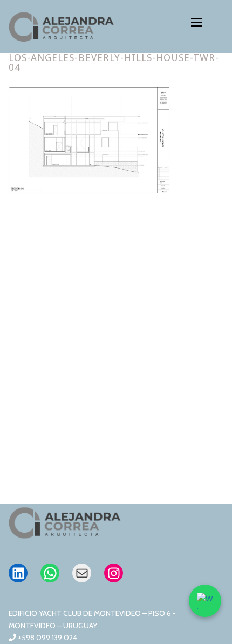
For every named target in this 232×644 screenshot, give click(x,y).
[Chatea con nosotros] (205, 601)
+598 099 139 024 (46, 637)
